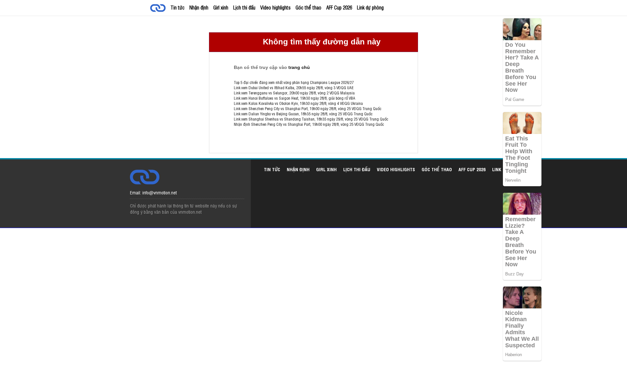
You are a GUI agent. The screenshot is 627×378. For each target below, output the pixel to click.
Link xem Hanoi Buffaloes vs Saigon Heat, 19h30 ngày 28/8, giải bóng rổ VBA (294, 98)
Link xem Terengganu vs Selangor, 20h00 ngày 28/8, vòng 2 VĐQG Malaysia (294, 92)
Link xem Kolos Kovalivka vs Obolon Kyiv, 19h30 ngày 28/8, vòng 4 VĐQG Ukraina (298, 103)
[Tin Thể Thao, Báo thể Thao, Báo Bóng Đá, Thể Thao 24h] (159, 9)
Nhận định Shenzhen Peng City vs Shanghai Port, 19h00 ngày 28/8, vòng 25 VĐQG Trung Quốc (309, 124)
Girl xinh (220, 7)
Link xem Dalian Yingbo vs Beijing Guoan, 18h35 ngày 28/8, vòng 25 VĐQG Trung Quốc (303, 113)
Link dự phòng (370, 7)
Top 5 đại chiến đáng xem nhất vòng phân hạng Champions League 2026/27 (294, 82)
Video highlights (275, 7)
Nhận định (198, 7)
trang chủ (299, 67)
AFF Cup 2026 (339, 7)
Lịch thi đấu (244, 7)
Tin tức (177, 7)
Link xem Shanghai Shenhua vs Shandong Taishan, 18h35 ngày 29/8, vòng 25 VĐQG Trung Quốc (311, 119)
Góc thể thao (308, 7)
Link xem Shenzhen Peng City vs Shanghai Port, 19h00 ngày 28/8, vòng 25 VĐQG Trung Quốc (307, 108)
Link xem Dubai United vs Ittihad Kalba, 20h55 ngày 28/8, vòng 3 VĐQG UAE (294, 87)
